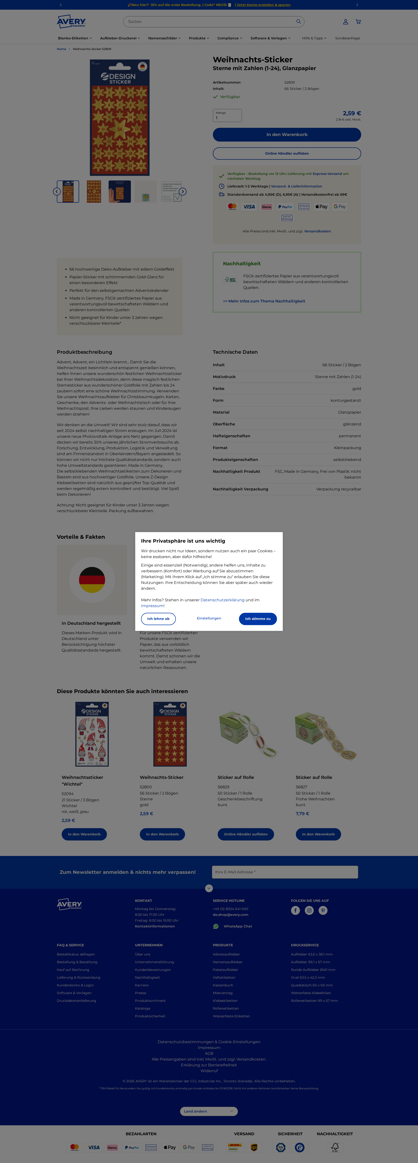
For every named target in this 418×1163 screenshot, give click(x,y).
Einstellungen (209, 618)
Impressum (152, 606)
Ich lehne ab (158, 619)
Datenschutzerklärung (223, 600)
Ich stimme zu (258, 619)
